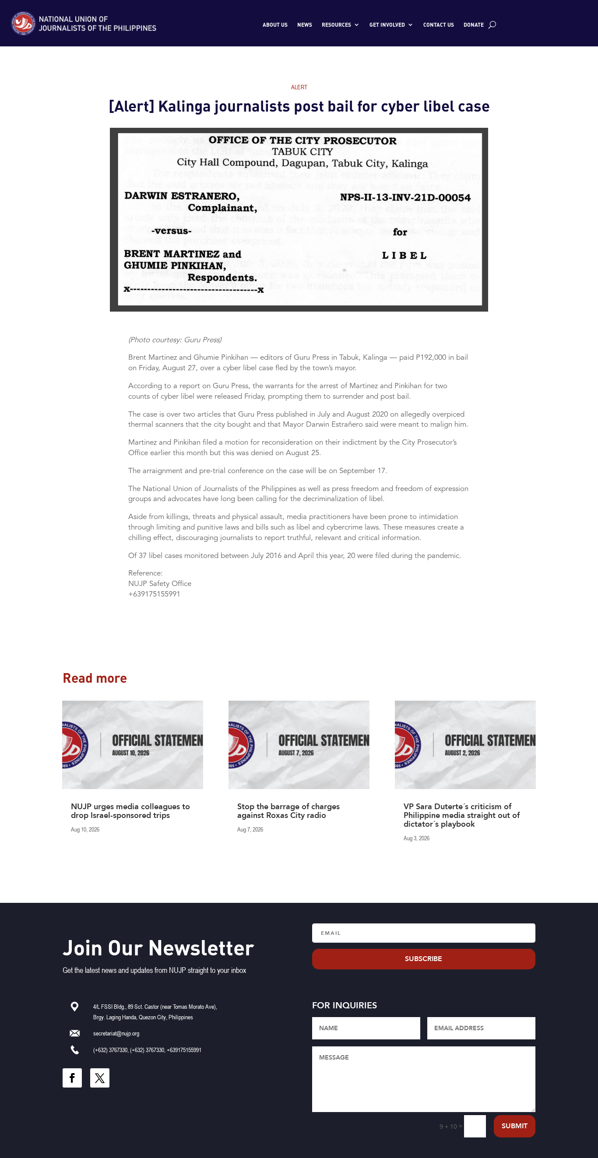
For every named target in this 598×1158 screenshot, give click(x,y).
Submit (515, 1126)
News (304, 24)
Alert (299, 87)
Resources (336, 24)
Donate (474, 24)
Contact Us (438, 24)
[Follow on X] (99, 1078)
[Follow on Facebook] (72, 1078)
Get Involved (387, 24)
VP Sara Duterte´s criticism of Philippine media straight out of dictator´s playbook (462, 815)
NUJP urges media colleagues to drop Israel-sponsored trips (130, 811)
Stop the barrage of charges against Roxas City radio (288, 811)
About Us (275, 24)
